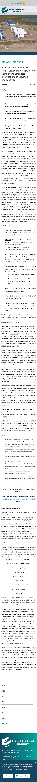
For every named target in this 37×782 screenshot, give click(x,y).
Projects (12, 750)
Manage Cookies (22, 776)
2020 (3, 718)
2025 (3, 691)
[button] (34, 9)
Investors (19, 750)
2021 (3, 712)
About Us (4, 750)
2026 (3, 685)
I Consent (8, 776)
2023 (3, 702)
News (26, 750)
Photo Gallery (8, 752)
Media (32, 750)
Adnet (3, 759)
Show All (4, 723)
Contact (17, 752)
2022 (3, 707)
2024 (3, 696)
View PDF (32, 84)
